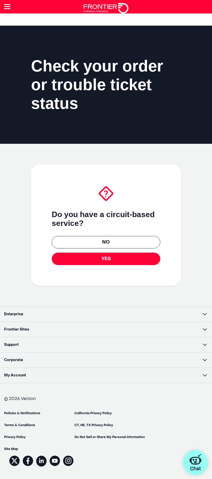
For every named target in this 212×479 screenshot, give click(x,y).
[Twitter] (14, 465)
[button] (106, 314)
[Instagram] (68, 465)
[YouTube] (55, 465)
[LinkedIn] (41, 465)
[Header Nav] (7, 6)
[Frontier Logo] (106, 6)
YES (106, 259)
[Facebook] (28, 465)
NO (106, 242)
